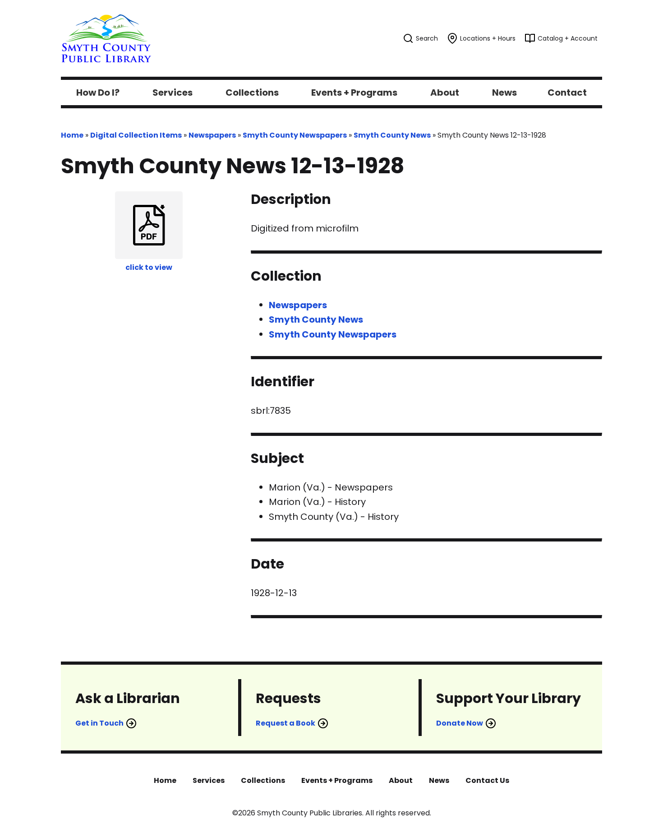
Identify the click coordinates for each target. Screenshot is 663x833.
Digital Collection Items (136, 135)
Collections (263, 780)
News (439, 780)
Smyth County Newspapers (295, 135)
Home (72, 135)
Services (209, 780)
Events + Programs (337, 780)
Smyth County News (392, 135)
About (401, 780)
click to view (148, 267)
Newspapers (212, 135)
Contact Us (487, 780)
